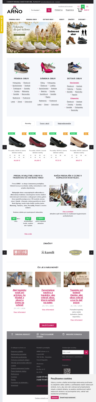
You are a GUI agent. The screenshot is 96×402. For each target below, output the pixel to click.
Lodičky (53, 86)
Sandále (16, 94)
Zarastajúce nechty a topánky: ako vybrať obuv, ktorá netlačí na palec (48, 296)
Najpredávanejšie (64, 123)
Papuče (74, 94)
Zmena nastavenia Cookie (20, 368)
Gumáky (27, 88)
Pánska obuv (31, 19)
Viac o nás (28, 234)
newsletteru (66, 360)
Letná (13, 102)
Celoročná (28, 102)
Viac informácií (20, 312)
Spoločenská (17, 86)
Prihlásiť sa (59, 10)
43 (23, 157)
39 (19, 155)
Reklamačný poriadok (18, 354)
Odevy (61, 19)
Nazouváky (26, 94)
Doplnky (82, 19)
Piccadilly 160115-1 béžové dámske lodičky (79, 151)
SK (83, 6)
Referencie (15, 374)
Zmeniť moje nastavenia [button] (67, 397)
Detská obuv (48, 19)
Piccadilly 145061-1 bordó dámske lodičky (37, 151)
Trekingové (17, 88)
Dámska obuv (14, 19)
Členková (43, 86)
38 (14, 155)
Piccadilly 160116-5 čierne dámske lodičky (58, 151)
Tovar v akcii (44, 123)
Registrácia (70, 10)
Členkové (26, 83)
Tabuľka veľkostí (22, 334)
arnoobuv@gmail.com (47, 2)
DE (87, 6)
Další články (48, 325)
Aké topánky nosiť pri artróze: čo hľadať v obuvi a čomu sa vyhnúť (19, 297)
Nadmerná (16, 98)
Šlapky (48, 97)
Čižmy (42, 83)
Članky (13, 380)
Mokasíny (25, 91)
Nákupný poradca (74, 334)
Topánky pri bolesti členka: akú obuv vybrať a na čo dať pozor (76, 296)
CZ (79, 6)
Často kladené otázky (18, 371)
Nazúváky (78, 92)
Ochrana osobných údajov (20, 360)
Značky (71, 19)
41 (10, 157)
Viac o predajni (68, 211)
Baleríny (44, 91)
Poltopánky (17, 83)
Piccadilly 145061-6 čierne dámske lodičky (17, 151)
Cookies (14, 377)
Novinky (28, 123)
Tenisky (17, 91)
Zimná (20, 102)
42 (14, 157)
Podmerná (26, 98)
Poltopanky (52, 83)
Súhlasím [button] (55, 397)
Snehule (27, 86)
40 (23, 155)
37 (10, 155)
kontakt (57, 2)
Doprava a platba (17, 351)
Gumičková (44, 94)
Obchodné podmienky (19, 357)
